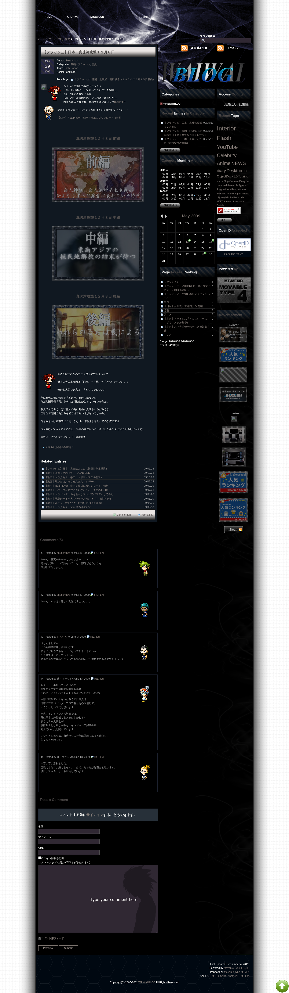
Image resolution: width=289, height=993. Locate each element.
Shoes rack (238, 201)
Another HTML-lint (238, 976)
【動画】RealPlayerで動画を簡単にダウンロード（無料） (91, 117)
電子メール (44, 837)
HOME (48, 16)
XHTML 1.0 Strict (216, 976)
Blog (226, 181)
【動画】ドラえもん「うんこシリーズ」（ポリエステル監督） (188, 320)
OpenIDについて (233, 254)
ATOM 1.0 (199, 48)
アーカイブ (55, 39)
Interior (226, 128)
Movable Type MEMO (236, 972)
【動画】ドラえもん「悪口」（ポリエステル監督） (99, 477)
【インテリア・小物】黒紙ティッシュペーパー (188, 295)
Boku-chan (72, 60)
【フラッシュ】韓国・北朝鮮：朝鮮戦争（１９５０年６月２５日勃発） (114, 79)
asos (220, 181)
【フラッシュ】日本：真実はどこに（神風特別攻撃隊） (99, 468)
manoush (222, 185)
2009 (195, 216)
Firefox (230, 193)
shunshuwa (63, 552)
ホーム (41, 39)
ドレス (188, 334)
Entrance (221, 193)
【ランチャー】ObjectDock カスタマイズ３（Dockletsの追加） (188, 287)
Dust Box (241, 189)
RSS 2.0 (234, 48)
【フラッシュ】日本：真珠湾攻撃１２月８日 (188, 124)
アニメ (188, 314)
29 (202, 254)
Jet (247, 181)
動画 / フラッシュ (80, 64)
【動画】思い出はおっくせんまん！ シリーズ (99, 481)
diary (221, 170)
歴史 (94, 64)
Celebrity (227, 155)
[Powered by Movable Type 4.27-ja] (234, 290)
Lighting (221, 197)
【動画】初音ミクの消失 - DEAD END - (99, 472)
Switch (220, 205)
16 (210, 241)
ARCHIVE (72, 16)
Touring (243, 176)
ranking (118, 101)
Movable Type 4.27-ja (236, 968)
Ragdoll (221, 189)
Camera (234, 181)
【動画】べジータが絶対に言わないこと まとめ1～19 (99, 490)
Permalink (147, 514)
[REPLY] (99, 552)
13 (187, 241)
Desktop (234, 170)
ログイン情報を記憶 (52, 858)
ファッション (188, 281)
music (229, 201)
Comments (123, 514)
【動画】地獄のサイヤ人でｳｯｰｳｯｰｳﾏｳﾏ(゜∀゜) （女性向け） (99, 498)
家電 (188, 302)
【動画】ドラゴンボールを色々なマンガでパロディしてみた (99, 494)
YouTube (227, 147)
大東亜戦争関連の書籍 (58, 447)
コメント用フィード (52, 938)
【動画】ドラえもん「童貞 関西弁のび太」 (99, 507)
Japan (74, 68)
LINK (146, 16)
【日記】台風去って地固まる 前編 (188, 306)
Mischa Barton (232, 197)
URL (41, 847)
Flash (66, 68)
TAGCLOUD (97, 16)
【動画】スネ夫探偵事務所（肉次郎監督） (188, 328)
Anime (224, 163)
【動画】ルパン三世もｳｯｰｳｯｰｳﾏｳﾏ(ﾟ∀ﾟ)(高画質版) (99, 502)
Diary (242, 181)
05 (197, 195)
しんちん (62, 636)
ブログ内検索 (207, 36)
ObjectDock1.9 (227, 176)
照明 (188, 310)
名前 (40, 826)
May (186, 216)
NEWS (238, 163)
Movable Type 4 (237, 185)
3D (245, 171)
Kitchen (245, 193)
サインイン (94, 815)
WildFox (231, 189)
